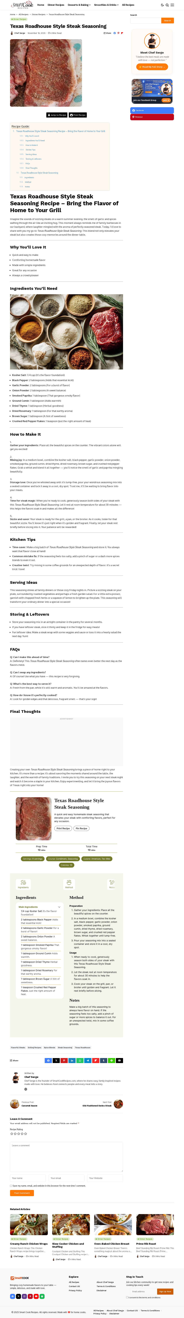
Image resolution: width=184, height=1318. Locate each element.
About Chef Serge (105, 1282)
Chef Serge (19, 33)
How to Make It (32, 145)
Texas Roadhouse (82, 1048)
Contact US (74, 1286)
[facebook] (12, 1296)
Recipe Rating (16, 1129)
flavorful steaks (18, 1048)
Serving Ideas (31, 154)
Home (12, 14)
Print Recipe (79, 115)
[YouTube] (36, 1296)
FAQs (28, 163)
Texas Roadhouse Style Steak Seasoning (39, 173)
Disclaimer (102, 1290)
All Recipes (23, 14)
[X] (18, 1296)
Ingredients (30, 177)
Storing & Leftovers (33, 159)
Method (28, 182)
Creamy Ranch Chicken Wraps (29, 1243)
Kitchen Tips (30, 150)
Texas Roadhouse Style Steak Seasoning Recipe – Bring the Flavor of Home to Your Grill (60, 131)
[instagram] (24, 1296)
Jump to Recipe (58, 115)
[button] (59, 906)
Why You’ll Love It (32, 136)
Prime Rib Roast (146, 1243)
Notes (27, 186)
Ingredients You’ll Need (35, 140)
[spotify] (42, 1296)
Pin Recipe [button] (81, 828)
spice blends (49, 1048)
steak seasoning (65, 1048)
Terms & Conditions (106, 1286)
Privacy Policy (75, 1290)
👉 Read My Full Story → (152, 66)
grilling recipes (34, 1048)
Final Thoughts (31, 168)
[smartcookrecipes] (22, 5)
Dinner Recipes (38, 14)
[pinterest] (30, 1296)
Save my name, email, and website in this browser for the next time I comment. (49, 1186)
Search (133, 15)
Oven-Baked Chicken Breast (111, 1243)
